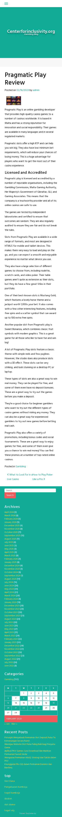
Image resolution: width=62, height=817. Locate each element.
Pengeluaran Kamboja (15, 787)
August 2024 (10, 579)
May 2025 (9, 549)
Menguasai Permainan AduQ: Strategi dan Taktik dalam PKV (30, 759)
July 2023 (8, 622)
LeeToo (39, 813)
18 (46, 703)
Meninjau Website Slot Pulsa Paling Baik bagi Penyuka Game (29, 745)
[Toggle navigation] (6, 3)
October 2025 (11, 532)
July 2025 (8, 542)
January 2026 (10, 522)
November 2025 (12, 529)
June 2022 (9, 666)
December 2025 (12, 525)
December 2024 (12, 565)
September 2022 (12, 656)
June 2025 (9, 545)
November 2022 (12, 649)
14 (16, 703)
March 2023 (9, 636)
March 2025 (9, 555)
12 (54, 698)
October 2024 (11, 572)
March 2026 (9, 515)
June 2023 (9, 626)
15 (23, 703)
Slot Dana (9, 781)
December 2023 (12, 606)
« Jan (7, 724)
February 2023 (11, 639)
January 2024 (10, 602)
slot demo (9, 805)
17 (38, 703)
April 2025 (9, 552)
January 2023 (10, 642)
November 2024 (12, 569)
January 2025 (10, 562)
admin (36, 90)
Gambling (21, 467)
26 (54, 708)
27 (8, 712)
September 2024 (12, 576)
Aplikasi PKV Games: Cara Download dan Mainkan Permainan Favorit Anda (27, 752)
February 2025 (11, 559)
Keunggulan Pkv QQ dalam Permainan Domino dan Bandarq (28, 765)
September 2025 (12, 535)
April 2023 (9, 632)
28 (16, 712)
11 (46, 698)
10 (38, 698)
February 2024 (11, 599)
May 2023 (9, 629)
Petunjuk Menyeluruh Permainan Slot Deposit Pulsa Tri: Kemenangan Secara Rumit (30, 739)
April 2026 (9, 512)
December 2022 (12, 646)
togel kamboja (12, 793)
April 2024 (9, 592)
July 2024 (8, 582)
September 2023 (12, 616)
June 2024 (9, 586)
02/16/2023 (23, 90)
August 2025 (10, 539)
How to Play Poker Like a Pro (43, 477)
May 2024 (9, 589)
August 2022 (10, 659)
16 (31, 703)
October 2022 (11, 652)
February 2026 (11, 519)
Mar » (14, 724)
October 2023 (11, 612)
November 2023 (12, 609)
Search (10, 495)
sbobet (8, 799)
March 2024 (10, 596)
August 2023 (10, 619)
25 (46, 708)
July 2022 (8, 662)
